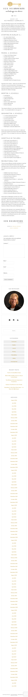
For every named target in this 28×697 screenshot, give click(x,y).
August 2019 (14, 645)
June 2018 (14, 686)
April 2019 (14, 656)
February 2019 (14, 662)
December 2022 (14, 528)
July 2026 (14, 403)
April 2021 (14, 586)
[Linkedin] (18, 320)
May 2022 (14, 549)
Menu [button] (15, 15)
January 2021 (14, 595)
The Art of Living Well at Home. (14, 372)
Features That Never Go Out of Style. (14, 384)
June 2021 (14, 581)
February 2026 (14, 417)
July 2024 (14, 473)
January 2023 (14, 525)
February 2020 (14, 627)
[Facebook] (10, 320)
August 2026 (14, 400)
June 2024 (14, 476)
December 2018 (14, 668)
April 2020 (14, 621)
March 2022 (14, 554)
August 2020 (14, 610)
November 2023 (14, 496)
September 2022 (14, 537)
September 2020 (14, 607)
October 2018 (14, 674)
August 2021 (14, 575)
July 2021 (14, 578)
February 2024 (14, 487)
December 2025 (14, 423)
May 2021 (14, 584)
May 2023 (14, 514)
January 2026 (14, 420)
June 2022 (14, 546)
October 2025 (14, 429)
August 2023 (14, 505)
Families (14, 226)
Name (5, 260)
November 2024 (14, 461)
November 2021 (14, 566)
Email (4, 266)
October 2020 (14, 604)
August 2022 (14, 540)
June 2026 (14, 406)
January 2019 (14, 665)
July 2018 (14, 683)
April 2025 (14, 446)
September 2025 (14, 432)
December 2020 (14, 598)
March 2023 (14, 519)
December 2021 (14, 563)
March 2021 (14, 589)
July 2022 (14, 543)
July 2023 (14, 508)
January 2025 (14, 455)
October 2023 (14, 499)
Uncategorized (14, 361)
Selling (14, 358)
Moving (19, 226)
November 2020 (14, 601)
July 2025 (14, 438)
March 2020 (14, 624)
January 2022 (14, 560)
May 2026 (14, 409)
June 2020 (14, 616)
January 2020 (14, 630)
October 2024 (14, 464)
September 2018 (14, 677)
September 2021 (14, 572)
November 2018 (14, 671)
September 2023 (14, 502)
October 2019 (14, 639)
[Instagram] (14, 320)
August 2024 (14, 470)
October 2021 (14, 569)
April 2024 (14, 481)
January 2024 (14, 490)
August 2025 (14, 435)
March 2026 (14, 414)
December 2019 (14, 633)
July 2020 (14, 613)
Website (5, 273)
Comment (5, 243)
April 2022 (14, 551)
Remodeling (14, 354)
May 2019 (14, 653)
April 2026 (14, 411)
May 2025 (14, 444)
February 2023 (14, 522)
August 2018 (14, 680)
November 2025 (14, 426)
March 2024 (14, 484)
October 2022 (14, 534)
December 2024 (14, 458)
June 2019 (14, 651)
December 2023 (14, 493)
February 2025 (14, 452)
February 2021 (14, 592)
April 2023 (14, 516)
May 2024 (14, 479)
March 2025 (14, 449)
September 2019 (14, 642)
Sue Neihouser (14, 7)
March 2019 (14, 659)
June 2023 (14, 511)
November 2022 (14, 531)
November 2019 (14, 636)
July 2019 (14, 648)
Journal (14, 348)
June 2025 (14, 441)
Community (14, 341)
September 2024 (14, 467)
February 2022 (14, 557)
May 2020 (14, 619)
